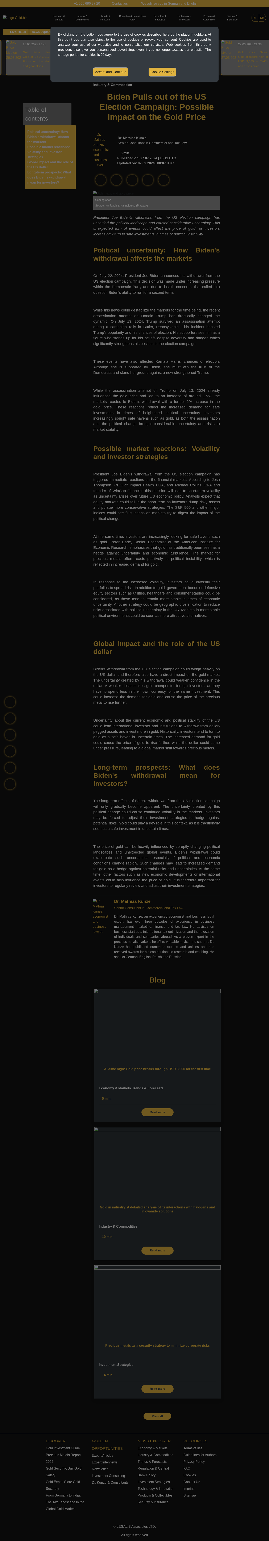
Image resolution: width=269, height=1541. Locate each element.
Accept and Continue (110, 72)
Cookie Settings (162, 72)
